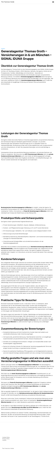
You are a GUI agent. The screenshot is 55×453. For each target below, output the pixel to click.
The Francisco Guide (7, 2)
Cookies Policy (6, 437)
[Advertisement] (27, 24)
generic (3, 48)
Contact (4, 440)
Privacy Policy (6, 438)
